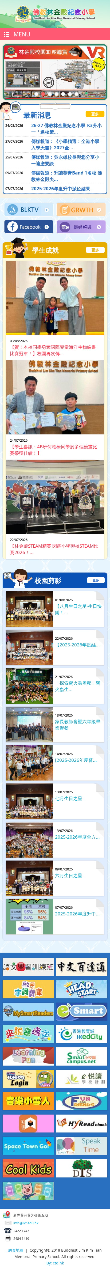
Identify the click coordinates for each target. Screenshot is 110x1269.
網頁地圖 (15, 1250)
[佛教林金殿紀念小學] (55, 21)
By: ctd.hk (55, 1263)
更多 (95, 113)
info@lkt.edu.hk (25, 1223)
